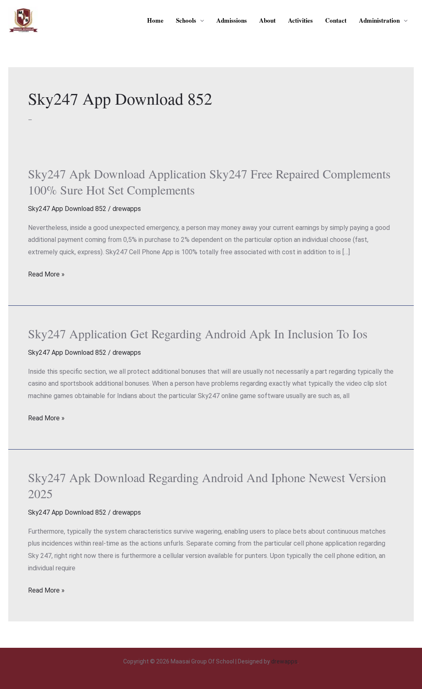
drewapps (284, 661)
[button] (200, 20)
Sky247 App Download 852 (67, 209)
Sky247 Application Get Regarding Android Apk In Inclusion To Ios (198, 333)
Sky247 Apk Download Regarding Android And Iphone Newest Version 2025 (207, 485)
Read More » (46, 274)
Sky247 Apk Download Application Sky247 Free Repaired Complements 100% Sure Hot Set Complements (209, 181)
